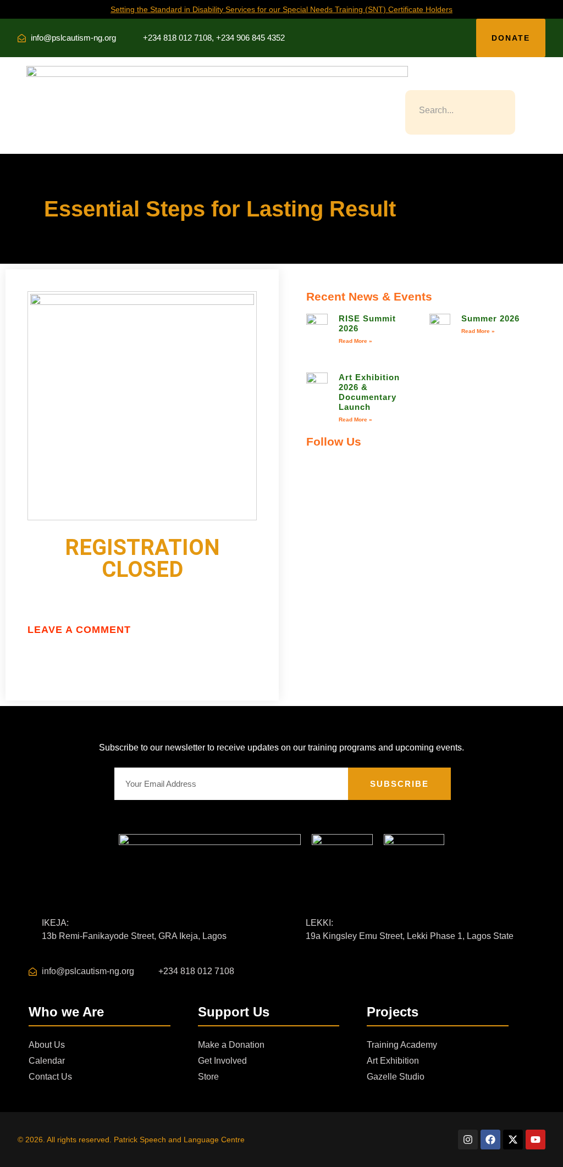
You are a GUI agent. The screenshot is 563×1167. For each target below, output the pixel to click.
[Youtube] (535, 1139)
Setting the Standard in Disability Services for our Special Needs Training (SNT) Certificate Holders (281, 9)
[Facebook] (490, 1139)
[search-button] (410, 81)
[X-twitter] (513, 1139)
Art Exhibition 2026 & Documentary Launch (369, 392)
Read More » (355, 341)
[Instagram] (468, 1139)
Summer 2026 (490, 318)
